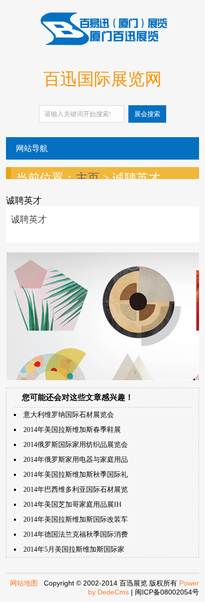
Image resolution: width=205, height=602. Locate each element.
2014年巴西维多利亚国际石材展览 (75, 489)
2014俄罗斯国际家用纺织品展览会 (75, 444)
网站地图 (24, 583)
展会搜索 (147, 114)
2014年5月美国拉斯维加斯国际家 (73, 549)
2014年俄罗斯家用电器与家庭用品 (75, 459)
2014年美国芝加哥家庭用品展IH (72, 504)
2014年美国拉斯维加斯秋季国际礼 (75, 474)
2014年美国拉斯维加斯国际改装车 (75, 519)
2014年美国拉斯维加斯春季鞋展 (72, 429)
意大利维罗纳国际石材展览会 (68, 414)
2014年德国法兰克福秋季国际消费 (75, 534)
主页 (88, 178)
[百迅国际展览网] (102, 43)
